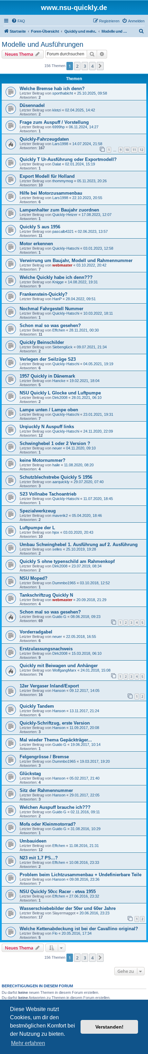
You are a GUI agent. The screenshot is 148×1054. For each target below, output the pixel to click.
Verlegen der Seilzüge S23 (48, 359)
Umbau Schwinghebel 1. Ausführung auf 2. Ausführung (79, 544)
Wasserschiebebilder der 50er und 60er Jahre (68, 908)
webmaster (62, 265)
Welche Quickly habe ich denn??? (56, 277)
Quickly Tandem (37, 706)
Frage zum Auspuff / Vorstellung (54, 122)
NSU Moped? (33, 578)
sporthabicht (62, 93)
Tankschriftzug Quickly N (46, 595)
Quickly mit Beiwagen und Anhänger (59, 665)
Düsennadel (32, 105)
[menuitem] (18, 21)
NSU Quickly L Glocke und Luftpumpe (60, 392)
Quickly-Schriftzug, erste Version (55, 723)
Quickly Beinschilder (42, 342)
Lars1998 (60, 144)
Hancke (58, 381)
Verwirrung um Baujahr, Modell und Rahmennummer (76, 260)
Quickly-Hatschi (65, 248)
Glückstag (30, 773)
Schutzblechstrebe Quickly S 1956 (56, 477)
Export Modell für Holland (47, 176)
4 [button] (92, 66)
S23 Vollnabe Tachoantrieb (48, 494)
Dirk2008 (59, 397)
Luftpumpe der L (37, 527)
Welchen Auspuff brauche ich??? (55, 807)
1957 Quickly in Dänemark (47, 376)
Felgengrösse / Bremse (44, 756)
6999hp (58, 127)
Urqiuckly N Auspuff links (47, 426)
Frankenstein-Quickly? (43, 294)
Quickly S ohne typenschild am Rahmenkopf (67, 561)
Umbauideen (33, 841)
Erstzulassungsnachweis (46, 648)
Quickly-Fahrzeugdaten (44, 139)
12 (141, 150)
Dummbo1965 (64, 583)
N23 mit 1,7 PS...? (39, 857)
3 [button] (85, 66)
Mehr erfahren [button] (28, 1043)
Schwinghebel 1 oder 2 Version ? (55, 443)
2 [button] (77, 66)
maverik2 (60, 515)
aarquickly (61, 482)
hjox (55, 532)
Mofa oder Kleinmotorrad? (48, 824)
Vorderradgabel (36, 631)
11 (134, 150)
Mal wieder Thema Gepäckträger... (56, 739)
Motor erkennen (36, 243)
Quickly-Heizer (64, 215)
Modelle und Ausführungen (42, 44)
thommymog (62, 181)
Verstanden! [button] (109, 1027)
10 (127, 150)
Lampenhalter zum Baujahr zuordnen (59, 210)
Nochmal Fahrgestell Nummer (51, 308)
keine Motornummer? (42, 460)
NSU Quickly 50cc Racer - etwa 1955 (58, 891)
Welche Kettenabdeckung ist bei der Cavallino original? (79, 928)
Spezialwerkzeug (38, 510)
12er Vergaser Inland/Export (49, 685)
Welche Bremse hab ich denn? (52, 88)
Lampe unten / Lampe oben (49, 409)
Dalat (56, 164)
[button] (100, 66)
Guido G (59, 617)
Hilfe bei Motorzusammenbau (51, 193)
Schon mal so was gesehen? (50, 325)
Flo (54, 933)
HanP (57, 299)
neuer (57, 448)
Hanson (58, 690)
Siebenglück (62, 347)
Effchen (58, 330)
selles (57, 549)
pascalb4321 (63, 231)
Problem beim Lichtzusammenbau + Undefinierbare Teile (80, 874)
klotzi (56, 110)
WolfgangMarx (64, 670)
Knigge (58, 282)
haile (56, 465)
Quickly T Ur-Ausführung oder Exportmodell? (68, 159)
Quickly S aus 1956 (40, 226)
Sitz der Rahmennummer (46, 790)
